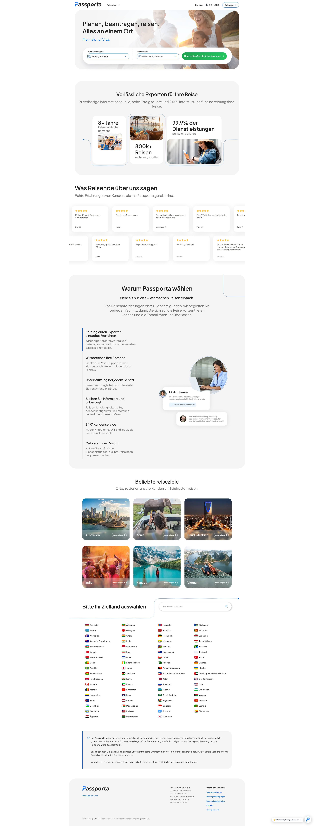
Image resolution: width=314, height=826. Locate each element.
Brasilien (94, 668)
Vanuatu (202, 695)
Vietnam (203, 700)
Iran (128, 652)
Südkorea (167, 716)
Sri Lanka (203, 630)
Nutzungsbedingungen (215, 797)
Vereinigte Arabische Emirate (212, 673)
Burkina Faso (96, 673)
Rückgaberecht (212, 810)
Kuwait (129, 684)
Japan (129, 668)
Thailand (203, 652)
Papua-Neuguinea (171, 668)
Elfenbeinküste (133, 662)
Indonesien (131, 646)
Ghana (129, 635)
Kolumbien (95, 695)
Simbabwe (204, 711)
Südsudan (203, 625)
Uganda (202, 662)
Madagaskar (132, 706)
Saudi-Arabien (169, 695)
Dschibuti (94, 706)
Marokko (167, 630)
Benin (92, 662)
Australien (94, 635)
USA (201, 684)
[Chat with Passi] (308, 819)
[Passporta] (88, 5)
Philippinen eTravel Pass (174, 673)
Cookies (209, 805)
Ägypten (94, 716)
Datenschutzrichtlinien (215, 801)
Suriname (203, 635)
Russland (167, 684)
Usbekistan (204, 689)
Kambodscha (96, 679)
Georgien (130, 630)
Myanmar (167, 641)
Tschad (93, 689)
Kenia (129, 679)
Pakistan (166, 662)
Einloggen (229, 5)
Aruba (93, 630)
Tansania (203, 646)
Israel (128, 657)
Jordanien (130, 673)
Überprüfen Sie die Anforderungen (202, 56)
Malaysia (130, 711)
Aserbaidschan (97, 646)
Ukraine (202, 668)
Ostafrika (94, 711)
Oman (165, 657)
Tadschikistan (205, 641)
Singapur (167, 706)
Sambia (202, 706)
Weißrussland (96, 657)
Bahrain (93, 652)
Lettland (130, 700)
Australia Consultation (100, 641)
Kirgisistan (131, 689)
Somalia (166, 711)
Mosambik (167, 635)
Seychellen (168, 700)
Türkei (201, 657)
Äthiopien (130, 625)
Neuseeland (168, 652)
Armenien (94, 625)
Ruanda (166, 689)
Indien (129, 641)
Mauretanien (132, 716)
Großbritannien (206, 679)
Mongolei (167, 625)
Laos (128, 695)
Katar (165, 679)
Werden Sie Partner (214, 792)
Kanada (93, 684)
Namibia (166, 646)
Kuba (92, 700)
